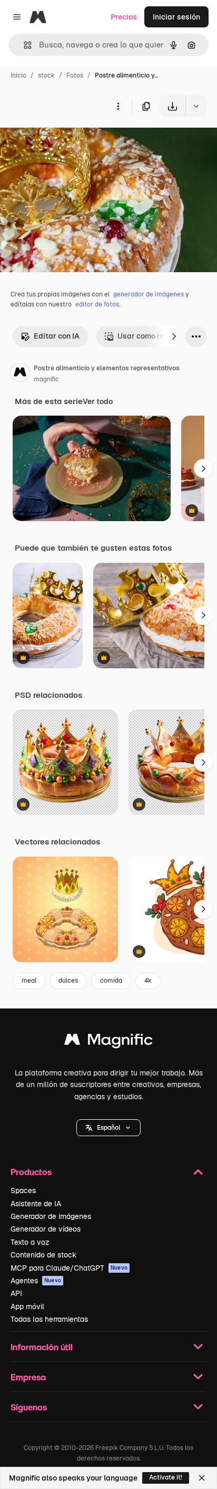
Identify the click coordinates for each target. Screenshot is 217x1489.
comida (111, 980)
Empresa (28, 1376)
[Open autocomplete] (23, 45)
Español (108, 1127)
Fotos (74, 75)
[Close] (201, 1478)
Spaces (23, 1190)
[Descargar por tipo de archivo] (195, 106)
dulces (68, 980)
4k (148, 980)
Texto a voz (30, 1242)
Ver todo (98, 401)
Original (67, 141)
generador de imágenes (148, 294)
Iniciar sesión (176, 17)
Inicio (18, 75)
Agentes (36, 1280)
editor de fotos (97, 304)
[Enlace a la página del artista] (20, 374)
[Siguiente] (173, 336)
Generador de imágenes (51, 1216)
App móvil (27, 1306)
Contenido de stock (43, 1255)
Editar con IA (57, 336)
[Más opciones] (118, 106)
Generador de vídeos (46, 1229)
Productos (31, 1171)
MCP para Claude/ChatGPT (69, 1268)
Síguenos (29, 1407)
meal (29, 980)
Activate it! (165, 1477)
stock (46, 75)
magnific (46, 379)
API (16, 1293)
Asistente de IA (36, 1203)
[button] (108, 1127)
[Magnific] (108, 1042)
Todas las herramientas (49, 1319)
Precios (124, 17)
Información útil (42, 1346)
